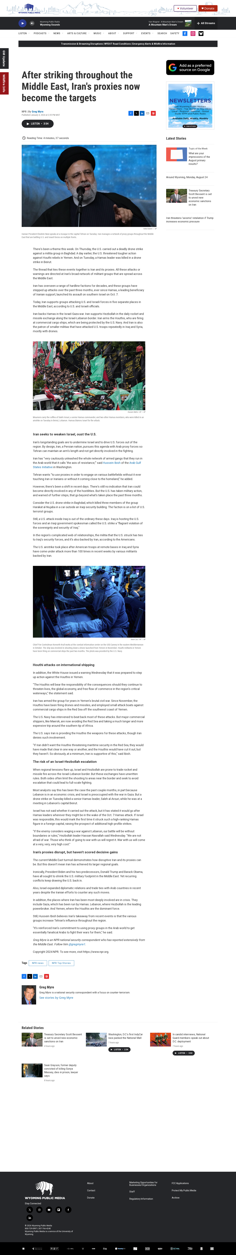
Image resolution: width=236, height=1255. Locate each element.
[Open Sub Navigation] (29, 33)
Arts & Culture (77, 33)
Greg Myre (37, 111)
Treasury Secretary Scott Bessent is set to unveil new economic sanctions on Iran (200, 197)
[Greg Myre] (29, 994)
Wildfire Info (4, 83)
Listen (22, 33)
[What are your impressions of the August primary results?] (176, 154)
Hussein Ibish (112, 462)
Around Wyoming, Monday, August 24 (187, 177)
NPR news (38, 963)
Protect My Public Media (184, 1190)
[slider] (37, 23)
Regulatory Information (141, 1199)
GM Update (4, 58)
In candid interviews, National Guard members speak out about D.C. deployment (191, 1038)
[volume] (32, 23)
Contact (91, 1190)
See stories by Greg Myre (56, 998)
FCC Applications (180, 1183)
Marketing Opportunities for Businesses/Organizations (143, 1183)
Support (128, 33)
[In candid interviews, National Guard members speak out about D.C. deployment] (160, 1040)
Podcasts (40, 33)
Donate (209, 8)
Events (146, 33)
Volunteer (186, 8)
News (56, 33)
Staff (132, 1191)
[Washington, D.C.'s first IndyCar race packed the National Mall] (96, 1040)
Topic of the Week (198, 148)
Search (162, 33)
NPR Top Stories (61, 963)
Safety (174, 33)
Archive (175, 1198)
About (112, 33)
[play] (22, 23)
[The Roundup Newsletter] (190, 106)
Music (97, 33)
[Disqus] (118, 1128)
